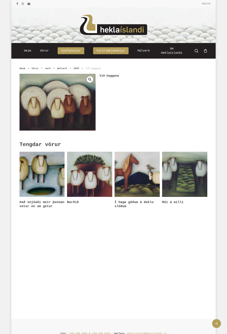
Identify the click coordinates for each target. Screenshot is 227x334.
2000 (76, 68)
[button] (90, 79)
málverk (62, 68)
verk (48, 68)
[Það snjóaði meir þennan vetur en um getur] (42, 174)
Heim (22, 68)
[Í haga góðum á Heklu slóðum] (137, 174)
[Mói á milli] (184, 174)
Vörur (35, 68)
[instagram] (23, 3)
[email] (28, 3)
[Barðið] (89, 174)
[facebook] (17, 3)
